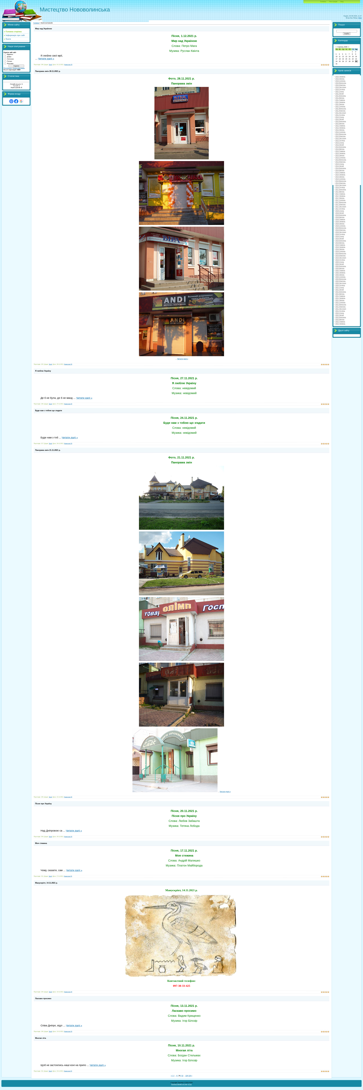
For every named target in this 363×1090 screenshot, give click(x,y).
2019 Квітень (339, 243)
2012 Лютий (339, 119)
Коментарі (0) (68, 64)
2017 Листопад (340, 206)
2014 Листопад (340, 185)
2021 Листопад (340, 309)
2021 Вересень (340, 304)
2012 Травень (340, 125)
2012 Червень (340, 128)
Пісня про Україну (43, 804)
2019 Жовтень (340, 255)
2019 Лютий (339, 238)
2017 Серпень (340, 200)
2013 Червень (340, 153)
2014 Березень (340, 168)
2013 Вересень (340, 159)
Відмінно (10, 54)
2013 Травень (340, 151)
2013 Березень (340, 147)
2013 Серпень (340, 157)
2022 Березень (340, 317)
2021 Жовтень (340, 306)
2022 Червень (340, 324)
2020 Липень (339, 275)
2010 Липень (339, 79)
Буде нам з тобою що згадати (48, 410)
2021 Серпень (340, 302)
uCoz (190, 1084)
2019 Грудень (340, 260)
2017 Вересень (340, 202)
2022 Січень (339, 313)
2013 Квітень (339, 149)
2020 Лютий (339, 264)
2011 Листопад (340, 113)
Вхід (341, 1)
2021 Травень (340, 296)
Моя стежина (41, 843)
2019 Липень (339, 249)
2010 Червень (340, 76)
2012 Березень (340, 121)
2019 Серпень (340, 251)
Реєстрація (333, 1)
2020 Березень (340, 266)
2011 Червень (340, 102)
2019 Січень (339, 236)
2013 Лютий (339, 145)
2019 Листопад (340, 257)
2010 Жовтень (340, 85)
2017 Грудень (340, 208)
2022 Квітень (339, 319)
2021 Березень (340, 292)
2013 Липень (339, 155)
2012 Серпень (340, 132)
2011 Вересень (340, 108)
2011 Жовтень (340, 110)
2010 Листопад (340, 87)
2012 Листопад (340, 138)
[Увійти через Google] (21, 101)
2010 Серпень (340, 81)
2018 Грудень (340, 234)
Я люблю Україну (43, 371)
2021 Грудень (340, 311)
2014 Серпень (340, 179)
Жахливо (10, 63)
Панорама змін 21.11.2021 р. (48, 450)
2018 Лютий (339, 213)
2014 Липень (339, 177)
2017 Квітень (339, 191)
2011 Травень (340, 100)
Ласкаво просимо (43, 998)
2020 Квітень (339, 268)
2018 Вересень (340, 228)
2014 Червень (340, 174)
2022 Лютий (339, 315)
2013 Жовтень (340, 162)
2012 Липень (339, 130)
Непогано (10, 59)
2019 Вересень (340, 253)
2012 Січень (339, 117)
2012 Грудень (340, 140)
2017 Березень (340, 189)
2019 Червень (340, 247)
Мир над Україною (43, 29)
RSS (360, 18)
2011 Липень (339, 104)
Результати (8, 68)
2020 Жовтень (340, 281)
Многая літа (40, 1038)
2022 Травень (340, 321)
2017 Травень (340, 194)
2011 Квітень (339, 98)
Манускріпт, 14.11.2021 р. (46, 883)
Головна (323, 1)
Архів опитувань (19, 68)
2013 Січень (339, 142)
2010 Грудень (340, 89)
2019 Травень (340, 245)
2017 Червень (340, 196)
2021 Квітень (339, 294)
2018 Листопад (340, 232)
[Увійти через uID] (11, 101)
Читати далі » (46, 58)
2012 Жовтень (340, 136)
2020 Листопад (340, 283)
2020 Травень (340, 270)
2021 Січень (339, 287)
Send (50, 64)
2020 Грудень (340, 285)
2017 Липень (339, 198)
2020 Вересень (340, 279)
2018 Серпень (340, 226)
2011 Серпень (340, 106)
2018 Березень (340, 215)
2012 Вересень (340, 134)
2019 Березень (340, 240)
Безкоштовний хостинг (179, 1084)
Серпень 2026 (342, 47)
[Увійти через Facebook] (16, 101)
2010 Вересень (340, 83)
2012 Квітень (339, 123)
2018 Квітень (339, 217)
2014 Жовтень (340, 183)
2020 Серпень (340, 277)
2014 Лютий (339, 166)
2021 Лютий (339, 289)
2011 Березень (340, 96)
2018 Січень (339, 211)
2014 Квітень (339, 170)
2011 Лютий (339, 93)
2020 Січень (339, 262)
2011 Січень (339, 91)
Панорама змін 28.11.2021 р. (48, 71)
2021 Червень (340, 298)
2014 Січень (339, 164)
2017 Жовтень (340, 204)
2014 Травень (340, 172)
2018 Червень (340, 221)
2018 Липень (339, 223)
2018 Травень (340, 219)
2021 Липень (339, 300)
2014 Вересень (340, 181)
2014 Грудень (340, 187)
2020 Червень (340, 272)
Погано (9, 61)
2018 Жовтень (340, 230)
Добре (9, 57)
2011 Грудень (340, 115)
